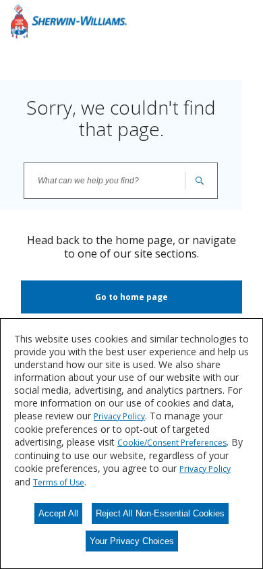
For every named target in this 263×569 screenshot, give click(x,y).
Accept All (58, 513)
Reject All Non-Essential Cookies (160, 513)
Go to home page (131, 297)
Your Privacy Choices (132, 541)
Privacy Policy (119, 416)
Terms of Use (58, 482)
